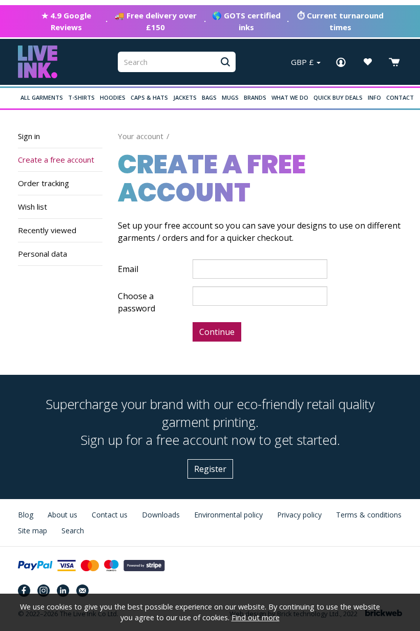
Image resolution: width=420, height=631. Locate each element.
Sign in (29, 136)
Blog (25, 515)
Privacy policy (299, 515)
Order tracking (43, 183)
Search (72, 530)
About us (62, 515)
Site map (32, 530)
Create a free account (56, 159)
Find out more (256, 617)
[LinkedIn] (63, 590)
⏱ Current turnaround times (340, 21)
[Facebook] (24, 590)
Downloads (161, 515)
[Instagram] (43, 590)
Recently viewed (47, 230)
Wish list (32, 206)
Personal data (42, 254)
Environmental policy (228, 515)
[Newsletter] (82, 590)
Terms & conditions (369, 515)
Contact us (110, 515)
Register (210, 469)
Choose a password (136, 302)
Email (128, 269)
